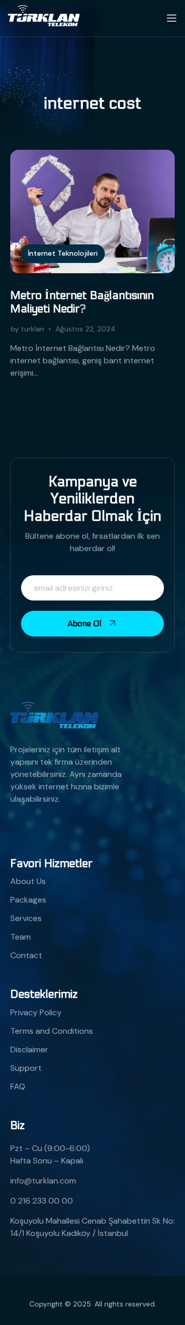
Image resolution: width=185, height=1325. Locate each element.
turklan (32, 328)
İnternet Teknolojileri (63, 253)
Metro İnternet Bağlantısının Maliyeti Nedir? (82, 302)
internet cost (92, 103)
